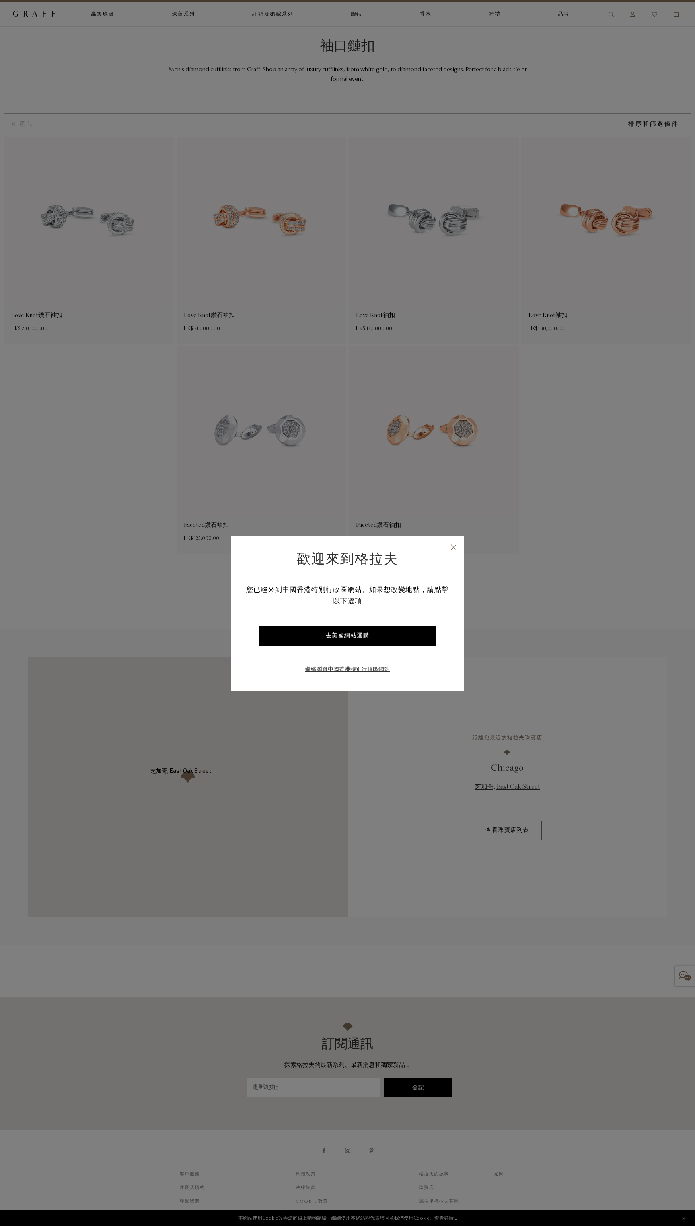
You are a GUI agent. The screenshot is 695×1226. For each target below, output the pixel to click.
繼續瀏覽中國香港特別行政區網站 (347, 670)
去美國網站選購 (348, 636)
